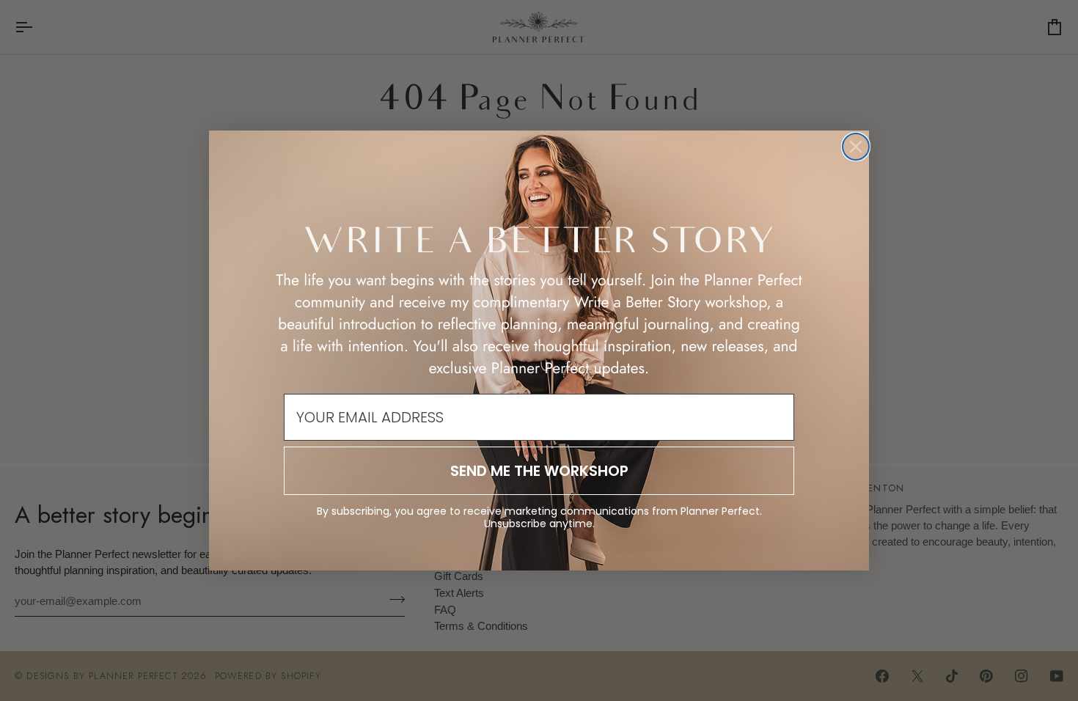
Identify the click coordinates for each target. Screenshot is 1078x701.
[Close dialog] (856, 146)
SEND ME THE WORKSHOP (539, 470)
